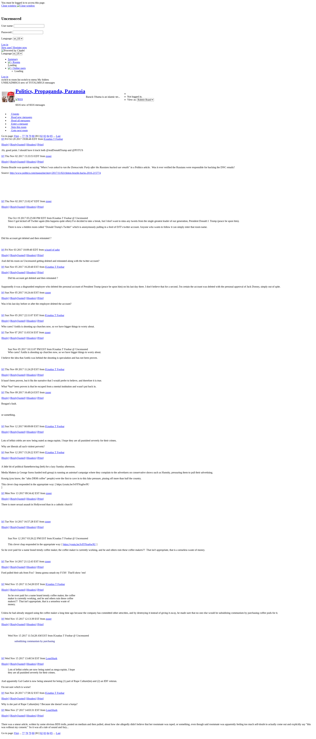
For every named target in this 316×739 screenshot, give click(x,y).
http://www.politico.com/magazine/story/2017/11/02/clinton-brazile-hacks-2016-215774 (55, 173)
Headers (31, 144)
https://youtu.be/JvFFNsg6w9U (79, 544)
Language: (6, 38)
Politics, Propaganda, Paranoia (50, 91)
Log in (4, 44)
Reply (5, 144)
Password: (6, 32)
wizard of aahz (52, 249)
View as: (131, 99)
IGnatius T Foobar (53, 139)
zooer (49, 156)
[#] (2, 139)
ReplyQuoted (18, 144)
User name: (7, 25)
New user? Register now (14, 47)
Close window (9, 5)
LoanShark (51, 658)
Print (40, 144)
